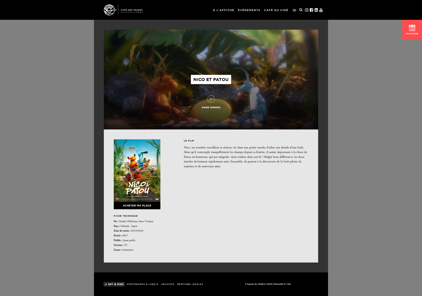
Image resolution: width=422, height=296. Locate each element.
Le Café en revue (114, 284)
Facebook (312, 10)
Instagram (307, 10)
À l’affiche (223, 10)
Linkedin (316, 10)
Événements (249, 10)
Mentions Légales (190, 284)
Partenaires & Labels (143, 284)
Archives (168, 284)
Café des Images (123, 9)
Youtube (321, 10)
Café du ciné (276, 10)
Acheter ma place (137, 205)
